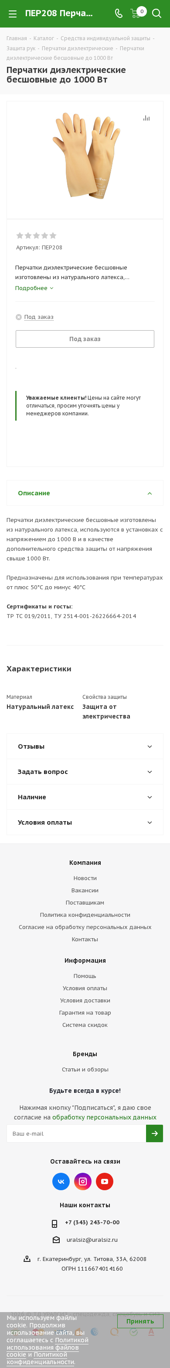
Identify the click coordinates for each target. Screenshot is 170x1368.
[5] (53, 235)
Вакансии (85, 890)
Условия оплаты (85, 988)
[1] (20, 235)
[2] (28, 235)
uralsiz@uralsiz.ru (92, 1240)
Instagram (83, 1181)
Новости (85, 878)
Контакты (85, 939)
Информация (85, 960)
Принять (140, 1321)
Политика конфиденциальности (85, 915)
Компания (85, 863)
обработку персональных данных (104, 1117)
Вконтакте (61, 1181)
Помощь (85, 976)
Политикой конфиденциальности (40, 1358)
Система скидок (85, 1025)
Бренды (85, 1054)
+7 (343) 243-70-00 (92, 1222)
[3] (37, 235)
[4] (45, 235)
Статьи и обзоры (85, 1069)
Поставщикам (85, 902)
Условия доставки (85, 1000)
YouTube (104, 1181)
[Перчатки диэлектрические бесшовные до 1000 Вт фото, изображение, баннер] (85, 156)
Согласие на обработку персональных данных (85, 927)
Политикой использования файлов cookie (47, 1347)
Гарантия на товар (85, 1012)
